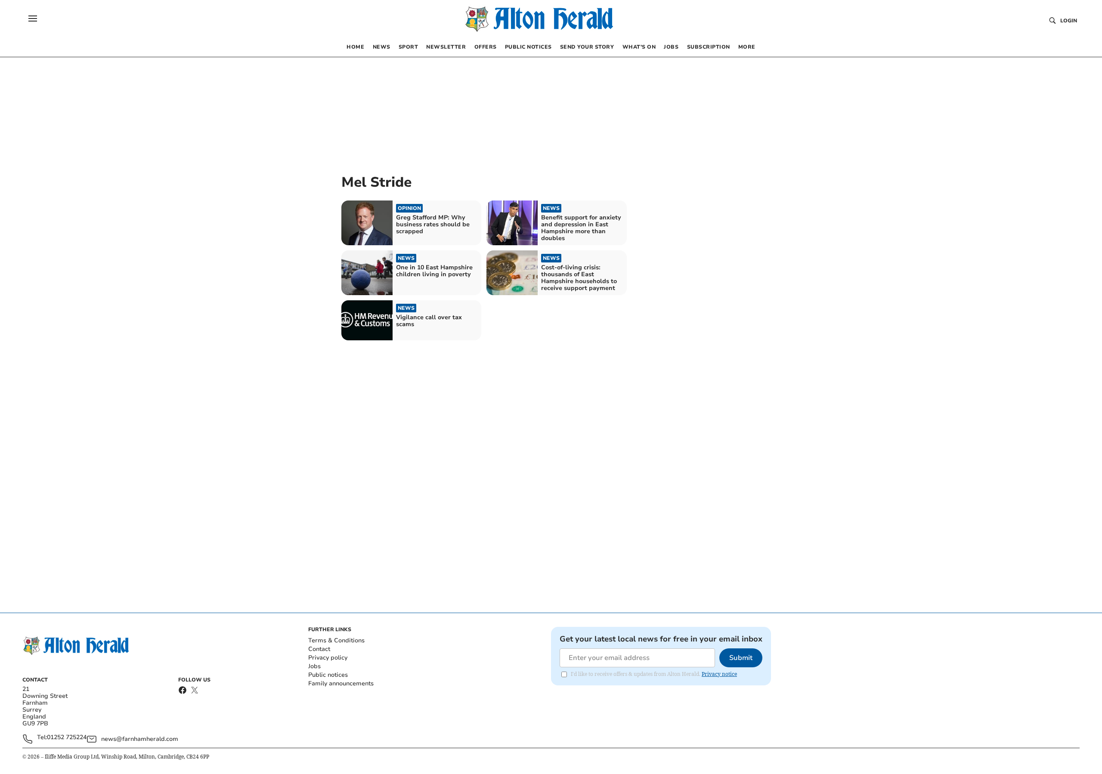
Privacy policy (327, 658)
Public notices (328, 675)
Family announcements (341, 683)
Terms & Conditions (336, 640)
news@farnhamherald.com (139, 739)
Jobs (314, 666)
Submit (740, 658)
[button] (32, 18)
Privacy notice (719, 674)
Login (1068, 21)
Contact (319, 649)
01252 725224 (67, 737)
